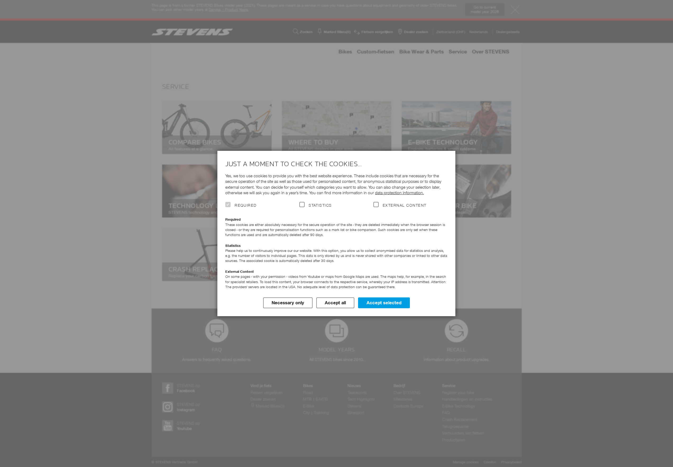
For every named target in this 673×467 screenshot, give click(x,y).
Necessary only (288, 302)
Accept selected (384, 302)
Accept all (335, 302)
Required (246, 205)
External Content (404, 205)
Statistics (320, 205)
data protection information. (399, 193)
